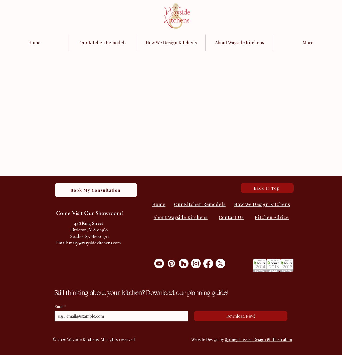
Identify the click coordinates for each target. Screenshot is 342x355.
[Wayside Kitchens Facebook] (208, 263)
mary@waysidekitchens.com (95, 243)
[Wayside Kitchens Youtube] (159, 263)
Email (60, 306)
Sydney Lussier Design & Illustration (258, 339)
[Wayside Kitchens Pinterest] (171, 263)
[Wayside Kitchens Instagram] (196, 263)
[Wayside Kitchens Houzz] (184, 263)
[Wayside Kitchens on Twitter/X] (220, 263)
